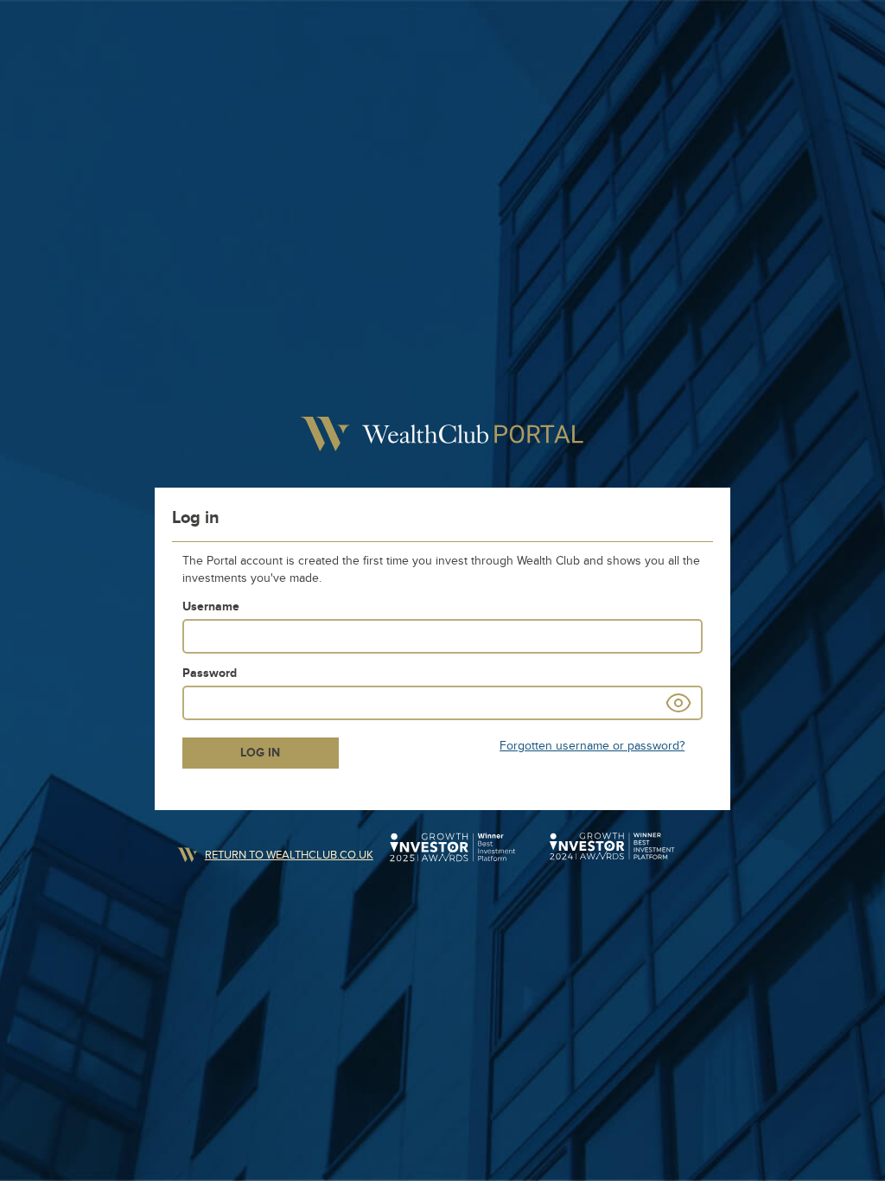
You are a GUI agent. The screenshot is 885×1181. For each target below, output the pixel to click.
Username (210, 606)
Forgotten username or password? (592, 745)
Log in (260, 752)
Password (209, 673)
